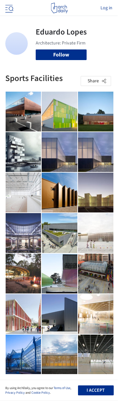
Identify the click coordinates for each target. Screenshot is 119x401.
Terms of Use (62, 388)
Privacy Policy (15, 392)
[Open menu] (8, 8)
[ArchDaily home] (59, 8)
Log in (106, 8)
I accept (96, 390)
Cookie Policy (40, 392)
